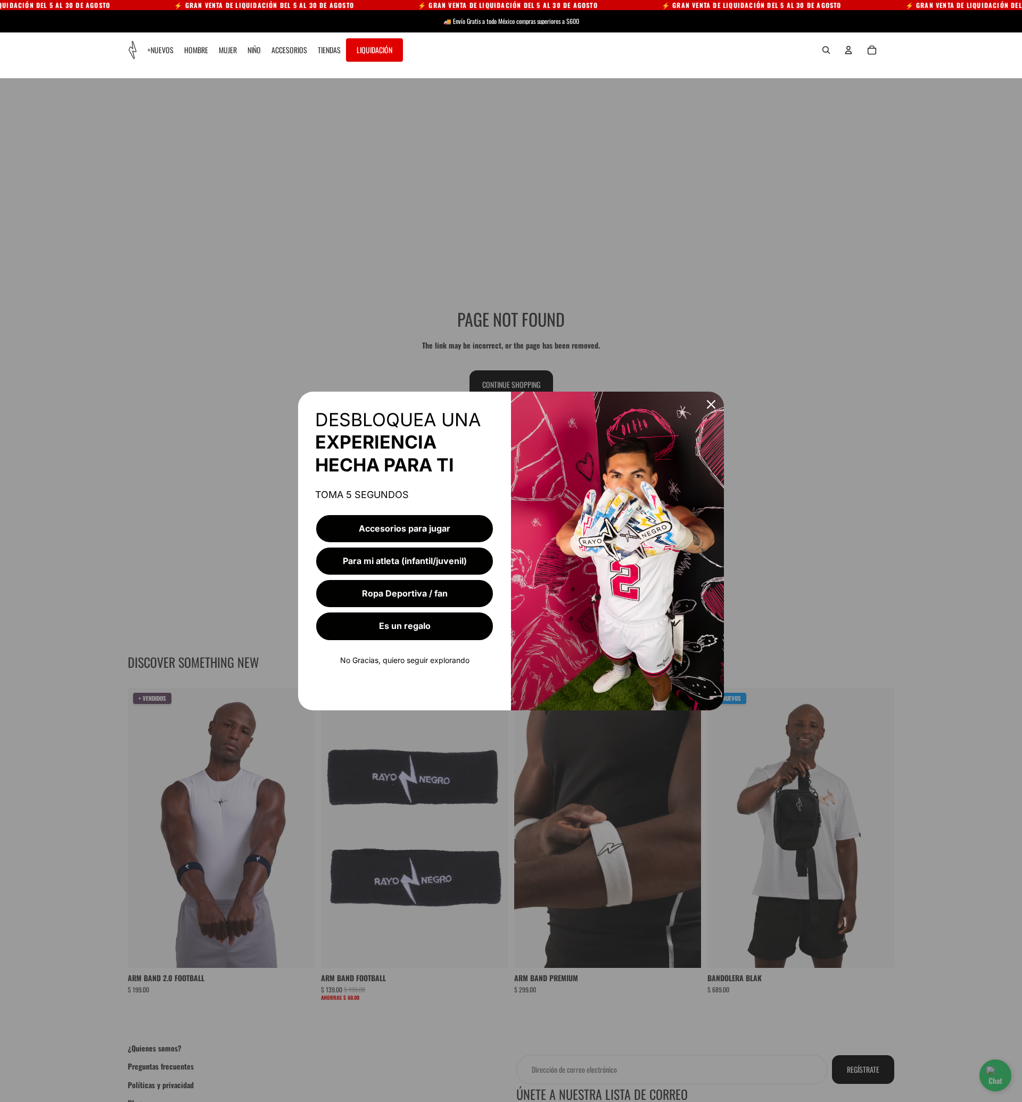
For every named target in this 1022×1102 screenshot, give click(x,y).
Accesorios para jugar (404, 528)
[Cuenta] (848, 50)
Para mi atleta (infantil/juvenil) (405, 561)
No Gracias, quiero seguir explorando (404, 660)
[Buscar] (826, 50)
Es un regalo (405, 625)
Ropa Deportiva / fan (405, 593)
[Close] (711, 404)
